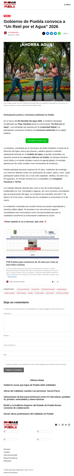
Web (5, 354)
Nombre (6, 335)
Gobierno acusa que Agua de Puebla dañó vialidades (30, 385)
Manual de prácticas (10, 458)
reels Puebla (50, 293)
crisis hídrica (35, 289)
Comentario (8, 313)
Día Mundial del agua (48, 289)
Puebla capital (39, 293)
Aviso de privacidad (10, 455)
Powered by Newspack (11, 472)
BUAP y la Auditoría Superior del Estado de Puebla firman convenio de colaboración (32, 406)
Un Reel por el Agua (62, 293)
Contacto (7, 452)
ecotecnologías (61, 289)
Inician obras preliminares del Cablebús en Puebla (28, 414)
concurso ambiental (23, 289)
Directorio (7, 449)
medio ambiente (9, 293)
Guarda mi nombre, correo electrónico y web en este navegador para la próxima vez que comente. (36, 364)
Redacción (14, 32)
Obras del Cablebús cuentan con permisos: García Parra (32, 391)
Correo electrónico (10, 345)
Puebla (7, 16)
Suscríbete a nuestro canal (37, 140)
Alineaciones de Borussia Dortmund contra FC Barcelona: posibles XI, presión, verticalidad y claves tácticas (37, 398)
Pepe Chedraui (21, 293)
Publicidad (7, 461)
